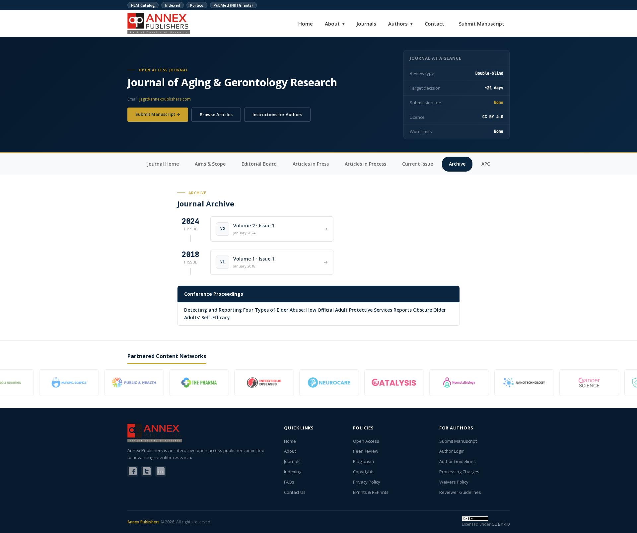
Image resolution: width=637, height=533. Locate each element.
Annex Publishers (143, 522)
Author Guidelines (457, 461)
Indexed (172, 5)
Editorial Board (259, 164)
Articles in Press (311, 164)
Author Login (451, 451)
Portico (197, 5)
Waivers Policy (453, 482)
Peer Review (365, 451)
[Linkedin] (160, 471)
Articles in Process (365, 164)
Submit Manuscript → (157, 114)
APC (485, 164)
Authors (400, 23)
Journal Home (163, 164)
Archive (457, 164)
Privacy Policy (366, 482)
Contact (434, 23)
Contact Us (295, 492)
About (335, 23)
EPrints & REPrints (371, 492)
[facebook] (132, 471)
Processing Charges (459, 472)
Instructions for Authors (277, 114)
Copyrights (364, 472)
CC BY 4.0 (501, 524)
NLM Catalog (143, 5)
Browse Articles (216, 114)
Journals (366, 23)
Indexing (292, 472)
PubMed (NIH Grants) (233, 5)
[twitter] (146, 471)
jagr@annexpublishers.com (165, 99)
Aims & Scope (210, 164)
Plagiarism (363, 461)
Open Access (366, 441)
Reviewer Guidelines (460, 492)
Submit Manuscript (481, 23)
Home (305, 23)
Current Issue (417, 164)
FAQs (289, 482)
